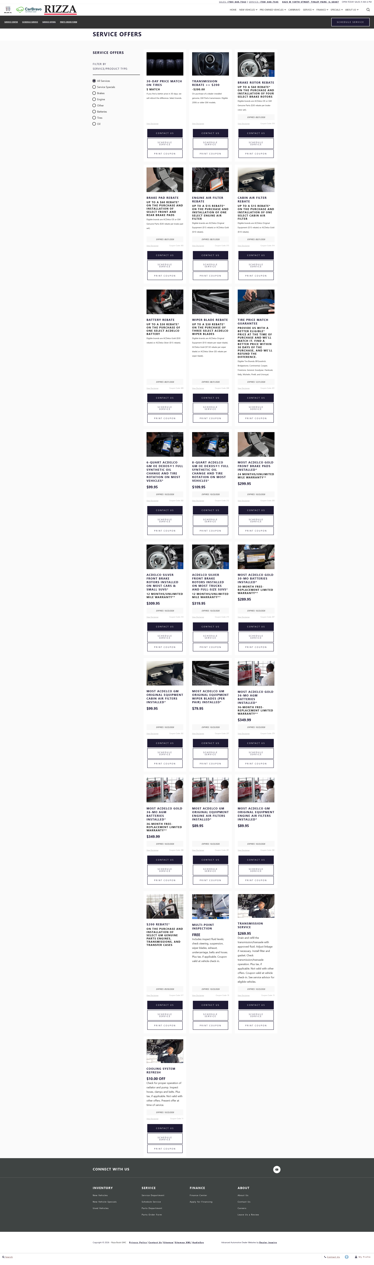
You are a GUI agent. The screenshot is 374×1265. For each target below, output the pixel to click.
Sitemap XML (183, 1242)
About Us (243, 1195)
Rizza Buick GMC (118, 1242)
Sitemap (168, 1242)
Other (100, 105)
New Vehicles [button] (247, 10)
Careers (242, 1208)
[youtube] (276, 1169)
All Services (103, 81)
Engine (101, 99)
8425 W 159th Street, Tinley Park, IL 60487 (310, 1)
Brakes (101, 93)
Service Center (11, 22)
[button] (368, 10)
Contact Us (165, 133)
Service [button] (307, 10)
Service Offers (49, 22)
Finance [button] (321, 10)
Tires (99, 117)
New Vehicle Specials (105, 1202)
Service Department (153, 1195)
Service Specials (106, 87)
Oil (98, 124)
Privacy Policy (138, 1242)
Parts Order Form (68, 22)
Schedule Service (30, 22)
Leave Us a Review (248, 1215)
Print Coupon (165, 153)
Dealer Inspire (268, 1242)
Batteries (102, 111)
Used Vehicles (101, 1208)
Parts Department (152, 1208)
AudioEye (198, 1242)
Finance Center (198, 1195)
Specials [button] (335, 10)
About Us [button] (350, 10)
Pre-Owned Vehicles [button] (272, 10)
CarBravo (294, 9)
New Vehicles (100, 1195)
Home (233, 9)
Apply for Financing (201, 1202)
